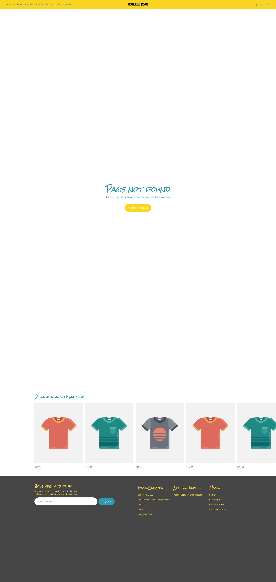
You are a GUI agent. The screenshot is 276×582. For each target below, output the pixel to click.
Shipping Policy (218, 509)
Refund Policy (216, 505)
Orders (141, 509)
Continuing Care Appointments (154, 500)
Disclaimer (215, 500)
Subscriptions (145, 514)
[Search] (256, 5)
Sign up (106, 501)
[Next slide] (238, 436)
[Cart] (268, 5)
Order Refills (145, 495)
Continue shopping (138, 208)
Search (212, 495)
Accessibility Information (188, 495)
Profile (142, 505)
